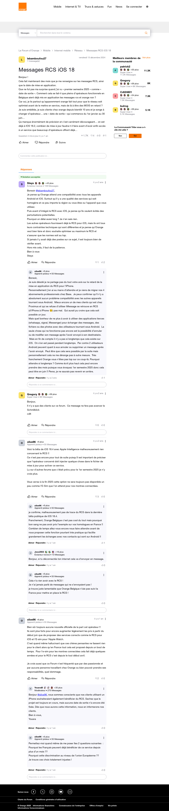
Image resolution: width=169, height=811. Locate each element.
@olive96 (42, 694)
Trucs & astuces (94, 6)
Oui (135, 136)
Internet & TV (73, 6)
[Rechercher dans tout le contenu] (146, 32)
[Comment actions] (105, 182)
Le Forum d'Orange (29, 50)
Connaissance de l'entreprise (72, 805)
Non (120, 136)
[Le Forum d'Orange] (23, 6)
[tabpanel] (62, 477)
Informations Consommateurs (31, 808)
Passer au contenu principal (14, 2)
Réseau (78, 50)
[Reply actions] (104, 272)
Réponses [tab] (26, 169)
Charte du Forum (25, 799)
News (119, 6)
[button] (31, 378)
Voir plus (146, 57)
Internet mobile (62, 50)
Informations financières (43, 805)
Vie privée (112, 805)
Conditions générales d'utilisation (51, 799)
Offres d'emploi (96, 805)
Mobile (57, 6)
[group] (84, 135)
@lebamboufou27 (45, 190)
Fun (109, 6)
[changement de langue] (147, 7)
